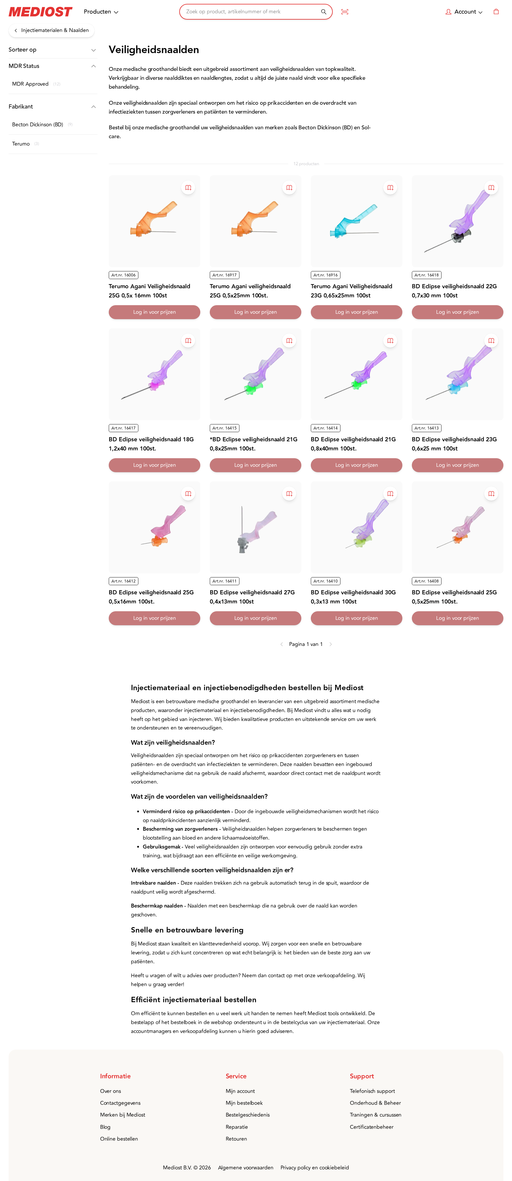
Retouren (236, 1139)
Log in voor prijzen (154, 312)
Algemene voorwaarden (245, 1168)
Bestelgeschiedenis (248, 1115)
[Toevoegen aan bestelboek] (188, 187)
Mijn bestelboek (244, 1103)
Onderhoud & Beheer (375, 1103)
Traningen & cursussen (375, 1115)
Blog (105, 1127)
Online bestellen (119, 1139)
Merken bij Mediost (122, 1115)
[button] (53, 50)
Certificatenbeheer (371, 1127)
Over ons (110, 1091)
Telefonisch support (372, 1091)
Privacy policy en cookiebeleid (315, 1168)
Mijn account (240, 1091)
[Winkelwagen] (496, 12)
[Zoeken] (324, 12)
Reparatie (237, 1127)
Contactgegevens (120, 1103)
